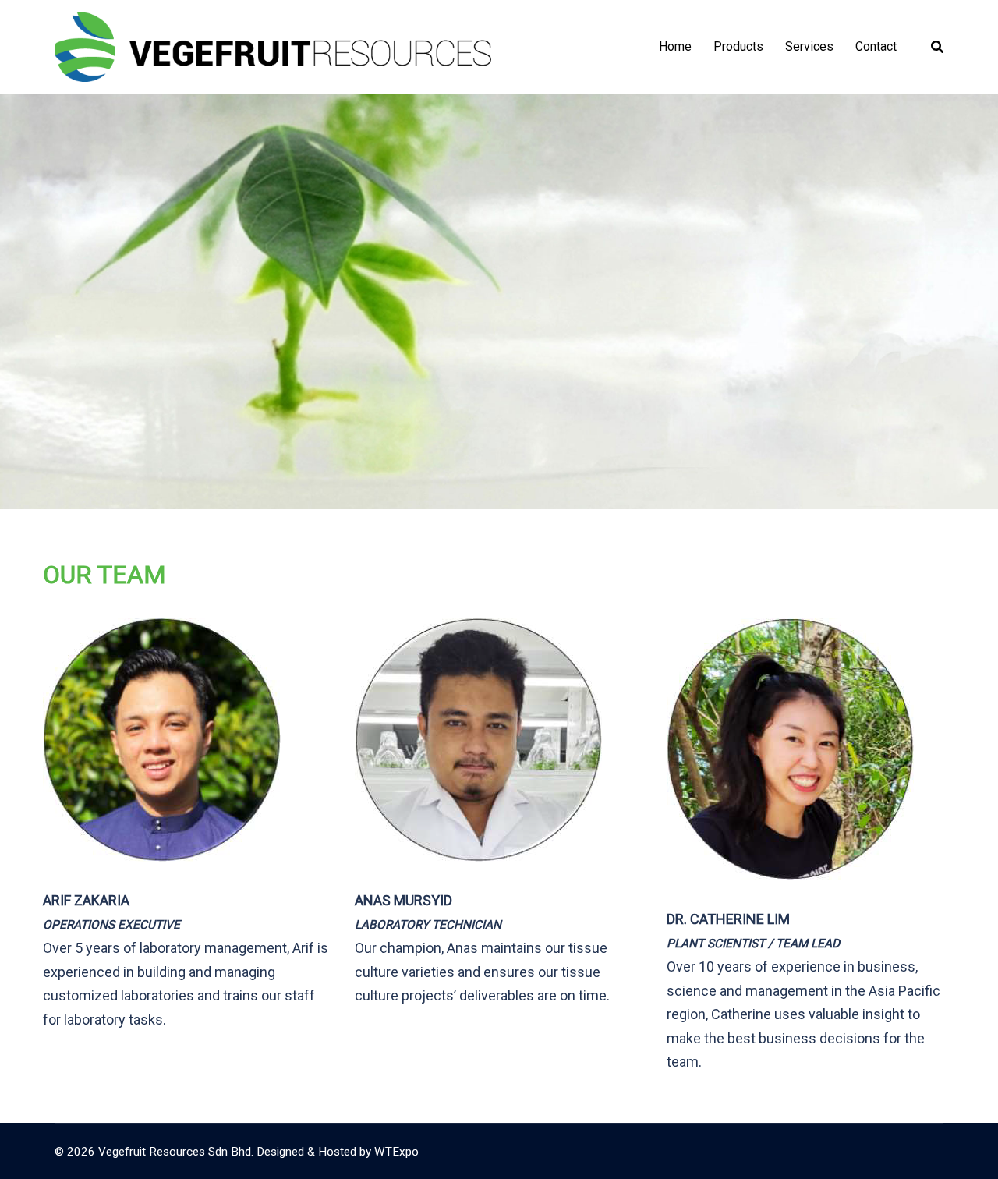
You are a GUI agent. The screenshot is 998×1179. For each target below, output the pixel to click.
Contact (876, 46)
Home (675, 46)
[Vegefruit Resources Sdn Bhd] (273, 45)
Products (738, 46)
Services (809, 46)
